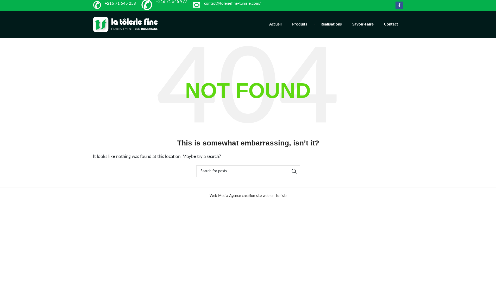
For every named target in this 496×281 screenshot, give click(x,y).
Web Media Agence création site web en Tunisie (248, 196)
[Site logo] (125, 24)
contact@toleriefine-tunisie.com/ (232, 3)
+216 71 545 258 (120, 3)
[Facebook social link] (399, 5)
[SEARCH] (294, 171)
